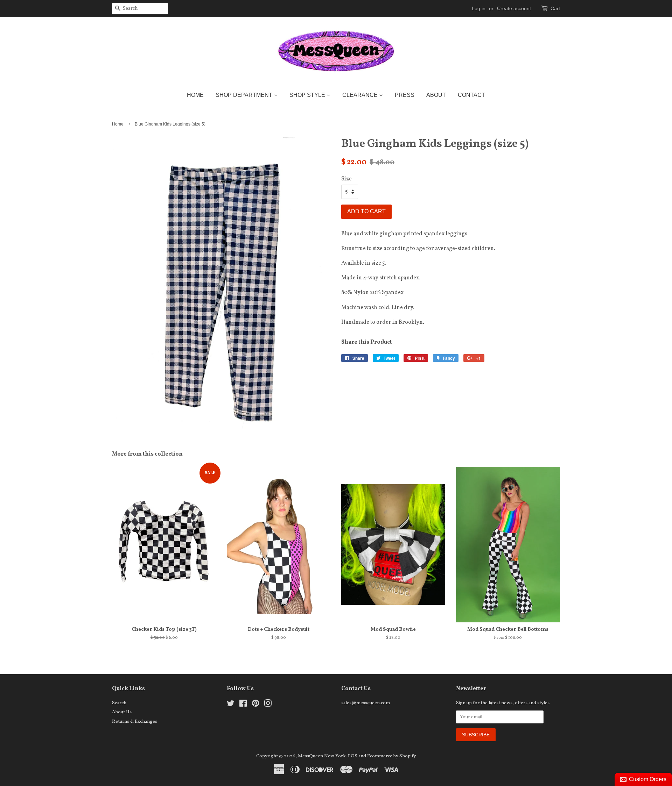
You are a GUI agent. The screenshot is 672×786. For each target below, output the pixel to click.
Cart (555, 8)
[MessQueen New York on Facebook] (243, 705)
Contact (471, 95)
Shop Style (308, 95)
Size (346, 179)
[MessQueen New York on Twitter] (230, 705)
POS (352, 756)
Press (404, 95)
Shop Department (245, 95)
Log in (478, 8)
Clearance (360, 95)
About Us (122, 712)
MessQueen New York (322, 756)
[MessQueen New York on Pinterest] (255, 705)
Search (119, 703)
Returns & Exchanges (134, 721)
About (436, 95)
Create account (514, 8)
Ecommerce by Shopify (391, 756)
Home (195, 95)
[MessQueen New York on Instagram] (268, 705)
